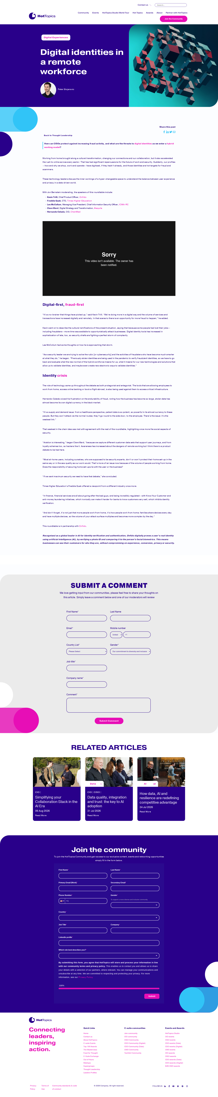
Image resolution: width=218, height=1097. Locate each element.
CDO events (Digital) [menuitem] (173, 1046)
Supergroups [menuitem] (88, 1066)
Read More (41, 815)
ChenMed (76, 211)
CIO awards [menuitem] (170, 1053)
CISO (97, 792)
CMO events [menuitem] (170, 1049)
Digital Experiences (56, 37)
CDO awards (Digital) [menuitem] (174, 1063)
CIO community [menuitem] (130, 1036)
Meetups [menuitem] (87, 1063)
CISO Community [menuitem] (131, 1040)
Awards (149, 13)
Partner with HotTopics (176, 13)
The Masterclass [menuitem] (90, 1049)
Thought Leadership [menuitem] (91, 1069)
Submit (151, 996)
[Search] (185, 4)
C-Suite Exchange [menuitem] (91, 1056)
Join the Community (174, 19)
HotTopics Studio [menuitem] (172, 1033)
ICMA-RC (124, 204)
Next (187, 788)
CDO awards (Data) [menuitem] (173, 1059)
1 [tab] (102, 825)
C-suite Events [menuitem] (89, 1043)
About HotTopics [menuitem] (90, 1040)
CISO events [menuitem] (170, 1040)
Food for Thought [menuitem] (90, 1053)
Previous (31, 788)
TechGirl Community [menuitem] (132, 1053)
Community (83, 13)
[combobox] (135, 905)
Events (95, 13)
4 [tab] (112, 825)
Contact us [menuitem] (87, 1036)
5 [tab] (116, 825)
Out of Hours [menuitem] (88, 1059)
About (159, 13)
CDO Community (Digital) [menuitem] (134, 1043)
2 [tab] (105, 825)
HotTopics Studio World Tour (115, 13)
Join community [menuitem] (130, 1033)
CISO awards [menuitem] (170, 1056)
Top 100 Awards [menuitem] (90, 1046)
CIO (37, 792)
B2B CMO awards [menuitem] (172, 1066)
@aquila (98, 208)
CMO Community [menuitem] (131, 1049)
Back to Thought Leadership (58, 135)
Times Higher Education (79, 200)
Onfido (83, 197)
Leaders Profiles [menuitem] (90, 1072)
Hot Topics (138, 13)
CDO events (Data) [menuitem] (173, 1043)
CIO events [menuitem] (169, 1036)
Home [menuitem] (85, 1033)
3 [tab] (109, 825)
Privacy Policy (85, 977)
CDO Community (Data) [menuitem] (134, 1046)
